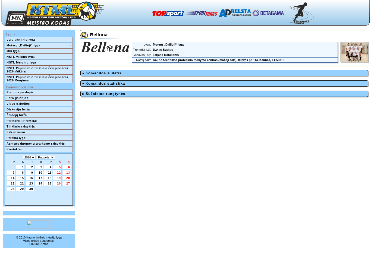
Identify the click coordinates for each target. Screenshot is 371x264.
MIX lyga (13, 51)
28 (13, 188)
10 (40, 172)
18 (50, 178)
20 (68, 178)
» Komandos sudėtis (101, 73)
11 (50, 172)
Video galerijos (18, 103)
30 (31, 188)
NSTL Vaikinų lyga (21, 56)
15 (22, 178)
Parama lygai (16, 137)
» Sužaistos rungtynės (103, 94)
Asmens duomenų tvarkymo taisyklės (36, 143)
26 (59, 183)
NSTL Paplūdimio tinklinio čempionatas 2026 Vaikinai (38, 69)
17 (40, 178)
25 (50, 183)
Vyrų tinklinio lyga (21, 39)
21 (13, 183)
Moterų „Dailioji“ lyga (39, 45)
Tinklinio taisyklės (21, 126)
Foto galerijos (17, 98)
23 (31, 183)
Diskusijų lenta (18, 109)
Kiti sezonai (16, 132)
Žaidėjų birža (17, 115)
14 (13, 178)
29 (22, 188)
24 (40, 183)
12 (59, 172)
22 (22, 183)
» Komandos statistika (103, 83)
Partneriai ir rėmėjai (22, 120)
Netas (44, 244)
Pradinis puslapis (20, 92)
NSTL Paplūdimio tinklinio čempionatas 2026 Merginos (38, 78)
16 (31, 178)
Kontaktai (14, 149)
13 (68, 172)
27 (68, 183)
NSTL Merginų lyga (21, 62)
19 (59, 178)
